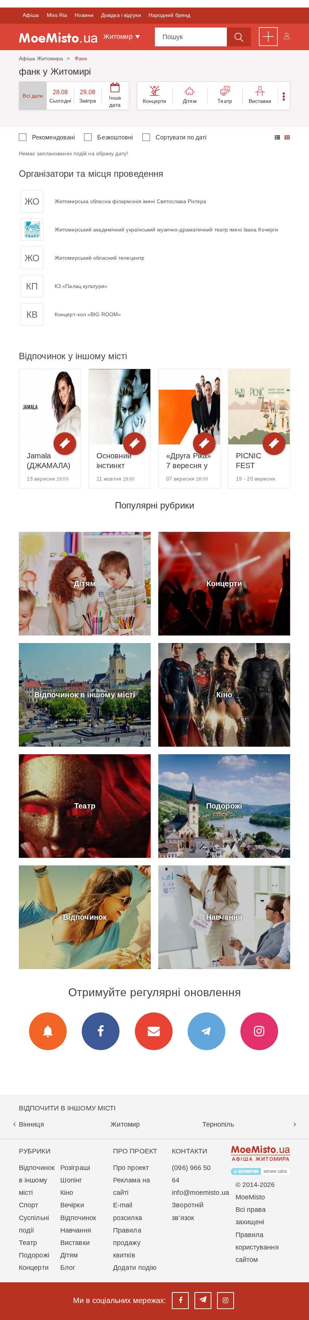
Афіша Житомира (41, 58)
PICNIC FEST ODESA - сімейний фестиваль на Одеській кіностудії (257, 461)
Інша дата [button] (115, 101)
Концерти (155, 101)
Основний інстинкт (114, 461)
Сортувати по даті (181, 137)
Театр (224, 101)
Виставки (260, 101)
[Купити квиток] (65, 443)
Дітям (190, 101)
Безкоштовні (115, 137)
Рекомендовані (53, 137)
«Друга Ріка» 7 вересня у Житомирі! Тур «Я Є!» (188, 461)
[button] (284, 96)
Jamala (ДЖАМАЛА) (48, 461)
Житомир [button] (119, 36)
